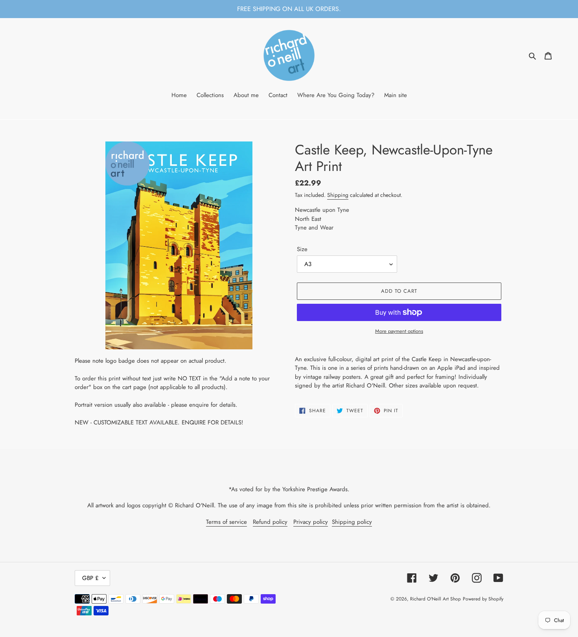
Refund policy (270, 522)
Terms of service (226, 522)
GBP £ (90, 578)
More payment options (399, 331)
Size (302, 249)
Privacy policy (310, 522)
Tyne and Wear (314, 227)
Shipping (337, 195)
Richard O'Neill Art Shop (435, 598)
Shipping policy (352, 522)
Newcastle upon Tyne (322, 210)
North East (308, 219)
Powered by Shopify (483, 598)
